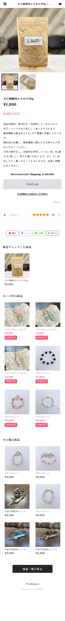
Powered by (29, 589)
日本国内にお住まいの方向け (32, 194)
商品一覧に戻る (32, 569)
